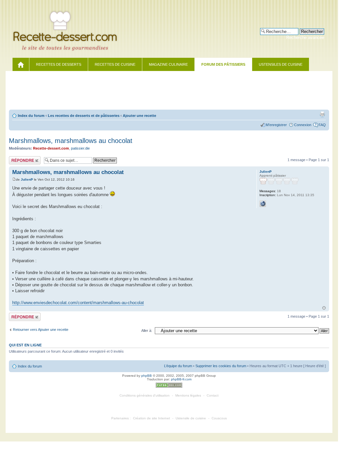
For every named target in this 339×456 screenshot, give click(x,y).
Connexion (302, 125)
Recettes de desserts (58, 64)
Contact (213, 395)
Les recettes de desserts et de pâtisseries (83, 116)
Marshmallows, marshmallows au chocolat (70, 140)
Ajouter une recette (139, 116)
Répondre (17, 158)
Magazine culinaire (168, 64)
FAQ (322, 125)
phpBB (146, 375)
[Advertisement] (169, 91)
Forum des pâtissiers (223, 64)
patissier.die (80, 148)
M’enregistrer (276, 125)
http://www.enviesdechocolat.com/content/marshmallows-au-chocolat (78, 302)
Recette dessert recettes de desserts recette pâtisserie (69, 31)
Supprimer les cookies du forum (220, 366)
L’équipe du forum (178, 366)
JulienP (27, 179)
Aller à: (146, 331)
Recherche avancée (305, 37)
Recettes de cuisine (115, 64)
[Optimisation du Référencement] (169, 386)
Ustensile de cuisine (191, 418)
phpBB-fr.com (181, 379)
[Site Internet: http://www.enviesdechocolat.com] (262, 203)
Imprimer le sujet (322, 114)
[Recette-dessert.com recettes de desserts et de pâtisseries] (21, 64)
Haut (324, 308)
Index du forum (31, 116)
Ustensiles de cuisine (280, 64)
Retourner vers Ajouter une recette (40, 330)
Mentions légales (188, 395)
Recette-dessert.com (51, 148)
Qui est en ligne (25, 345)
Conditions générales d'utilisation (144, 395)
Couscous (219, 418)
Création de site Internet (151, 418)
